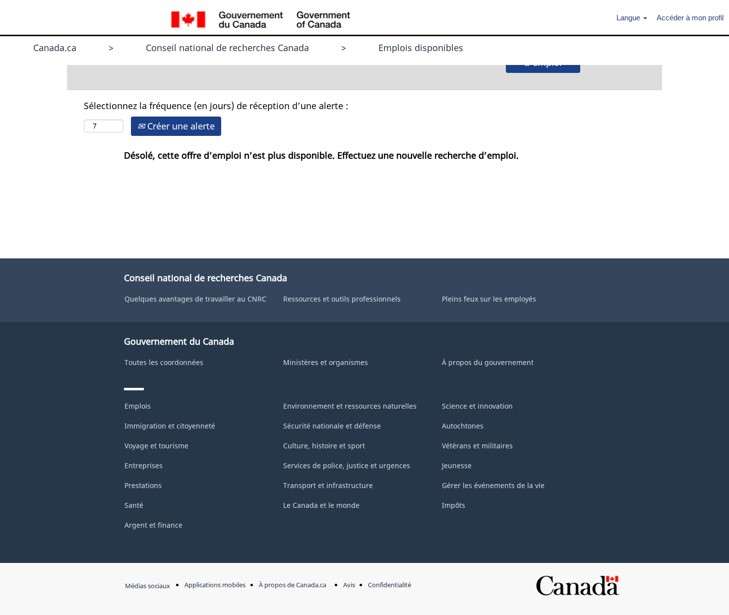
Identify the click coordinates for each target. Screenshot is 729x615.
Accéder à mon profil (690, 17)
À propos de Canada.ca (292, 585)
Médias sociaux (147, 586)
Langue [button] (629, 17)
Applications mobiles (214, 585)
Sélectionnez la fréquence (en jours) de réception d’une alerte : (216, 106)
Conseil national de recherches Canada (227, 48)
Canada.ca (54, 48)
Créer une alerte (180, 126)
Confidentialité (389, 585)
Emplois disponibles (420, 48)
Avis (349, 585)
